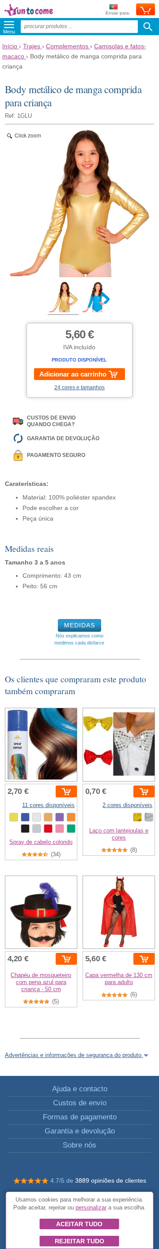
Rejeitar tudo (79, 1241)
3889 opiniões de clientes (110, 1180)
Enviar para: (118, 13)
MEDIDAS (79, 625)
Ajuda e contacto (79, 1089)
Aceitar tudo (79, 1223)
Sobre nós (79, 1145)
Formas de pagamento (80, 1117)
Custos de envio (79, 1103)
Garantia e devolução (80, 1131)
